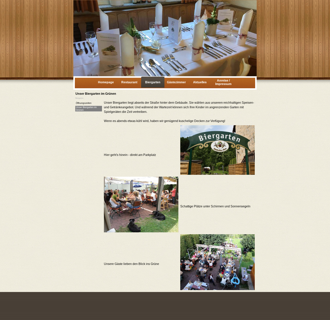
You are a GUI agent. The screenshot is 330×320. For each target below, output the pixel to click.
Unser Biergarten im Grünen (86, 108)
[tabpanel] (179, 111)
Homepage (106, 82)
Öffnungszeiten (83, 103)
